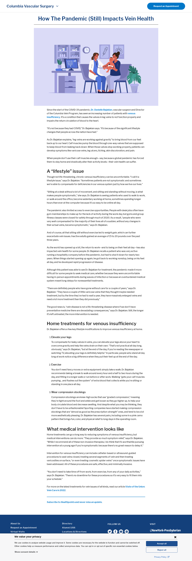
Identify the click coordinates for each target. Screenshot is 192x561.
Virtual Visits (18, 531)
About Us (15, 523)
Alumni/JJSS (68, 527)
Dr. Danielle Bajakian (101, 109)
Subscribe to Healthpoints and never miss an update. (74, 502)
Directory (67, 523)
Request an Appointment (166, 6)
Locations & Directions (74, 531)
